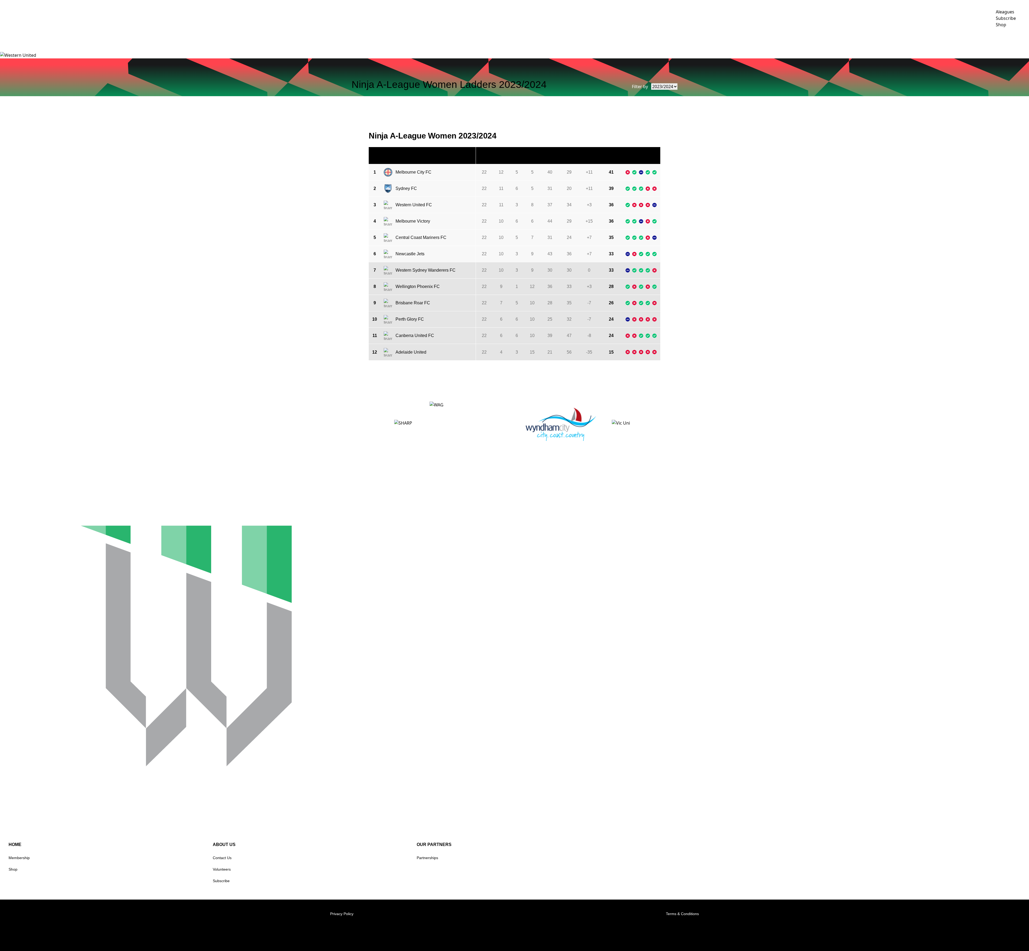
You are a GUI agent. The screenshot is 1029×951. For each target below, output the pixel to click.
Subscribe (221, 881)
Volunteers (222, 869)
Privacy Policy (341, 914)
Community (934, 40)
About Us (834, 40)
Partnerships (427, 858)
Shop (13, 869)
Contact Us (222, 858)
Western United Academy (883, 40)
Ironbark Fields (1008, 40)
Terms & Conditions (682, 914)
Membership (19, 858)
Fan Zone (968, 40)
